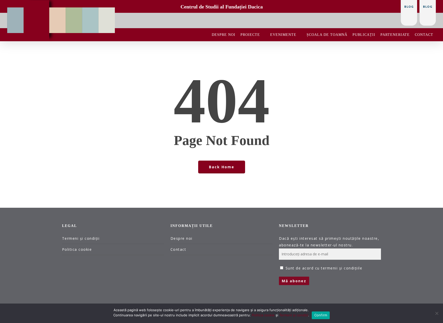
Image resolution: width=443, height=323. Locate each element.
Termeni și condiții (81, 238)
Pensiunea (74, 11)
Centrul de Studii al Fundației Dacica (221, 6)
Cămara (107, 11)
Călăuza (90, 11)
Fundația (15, 11)
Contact (178, 249)
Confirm (320, 315)
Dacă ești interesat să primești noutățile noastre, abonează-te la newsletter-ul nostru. (329, 241)
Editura (57, 11)
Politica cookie (77, 249)
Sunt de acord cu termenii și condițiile (324, 268)
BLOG (427, 6)
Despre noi (181, 238)
